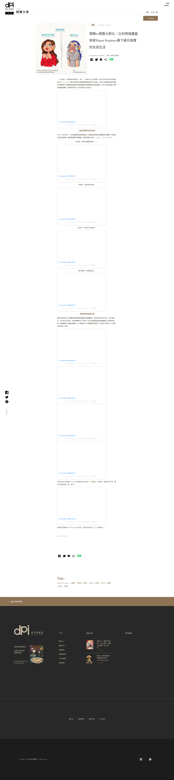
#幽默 (109, 583)
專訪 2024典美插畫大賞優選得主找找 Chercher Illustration (103, 658)
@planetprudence (63, 536)
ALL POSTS (16, 601)
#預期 (79, 583)
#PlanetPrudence (63, 583)
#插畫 (73, 583)
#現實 (85, 583)
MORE (101, 650)
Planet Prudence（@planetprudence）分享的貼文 (81, 125)
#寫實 (97, 583)
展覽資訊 (62, 650)
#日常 (103, 583)
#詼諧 (60, 586)
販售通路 (62, 663)
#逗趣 (66, 586)
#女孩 (91, 583)
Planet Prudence (65, 82)
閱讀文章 (62, 645)
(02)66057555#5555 (22, 661)
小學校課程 (62, 658)
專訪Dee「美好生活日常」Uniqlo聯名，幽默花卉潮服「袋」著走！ (104, 644)
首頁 (147, 12)
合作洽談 (102, 719)
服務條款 (81, 719)
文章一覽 (154, 12)
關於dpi (61, 641)
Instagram (95, 527)
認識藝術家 (62, 654)
